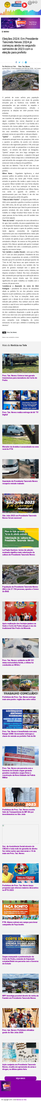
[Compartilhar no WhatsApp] (22, 62)
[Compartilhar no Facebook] (16, 62)
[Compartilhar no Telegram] (26, 62)
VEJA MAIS (20, 1078)
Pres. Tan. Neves (24, 66)
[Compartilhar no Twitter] (19, 62)
